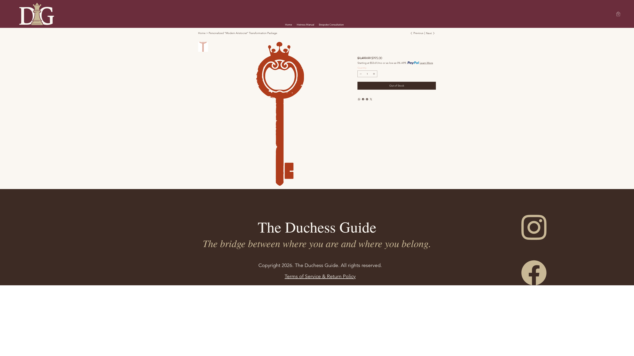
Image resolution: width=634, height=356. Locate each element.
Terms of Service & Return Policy (320, 276)
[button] (618, 14)
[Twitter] (371, 99)
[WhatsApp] (359, 99)
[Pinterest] (367, 99)
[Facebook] (363, 99)
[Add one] (374, 74)
